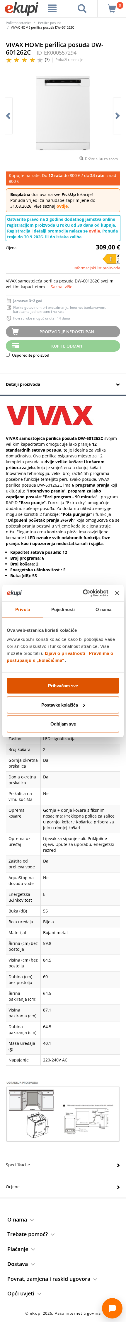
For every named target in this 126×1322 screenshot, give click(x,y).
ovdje (62, 206)
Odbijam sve (63, 723)
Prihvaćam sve (63, 685)
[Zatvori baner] (117, 593)
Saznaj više (61, 286)
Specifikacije (18, 1164)
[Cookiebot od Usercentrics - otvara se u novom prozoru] (82, 593)
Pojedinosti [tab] (63, 609)
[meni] (52, 8)
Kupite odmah (66, 346)
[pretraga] (82, 8)
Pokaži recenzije (69, 59)
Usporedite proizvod (30, 355)
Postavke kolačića (59, 704)
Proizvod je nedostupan (67, 331)
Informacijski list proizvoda (97, 267)
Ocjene (13, 1186)
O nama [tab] (104, 609)
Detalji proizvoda (23, 384)
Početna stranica (18, 22)
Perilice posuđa (49, 22)
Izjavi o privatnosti (65, 653)
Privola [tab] (22, 609)
